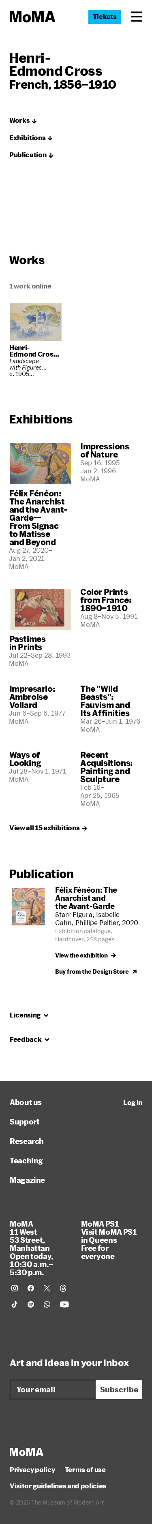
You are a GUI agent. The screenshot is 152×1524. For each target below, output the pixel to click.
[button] (136, 16)
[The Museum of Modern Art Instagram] (14, 1288)
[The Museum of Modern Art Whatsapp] (47, 1304)
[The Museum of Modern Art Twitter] (47, 1288)
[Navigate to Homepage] (32, 16)
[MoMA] (26, 1452)
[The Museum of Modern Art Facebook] (30, 1288)
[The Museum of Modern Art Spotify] (30, 1304)
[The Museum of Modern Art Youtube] (64, 1304)
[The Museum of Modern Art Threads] (63, 1288)
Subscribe (119, 1389)
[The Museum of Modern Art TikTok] (14, 1304)
